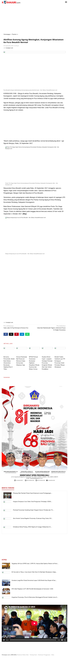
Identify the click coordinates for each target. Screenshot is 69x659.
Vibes (52, 654)
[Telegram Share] (22, 334)
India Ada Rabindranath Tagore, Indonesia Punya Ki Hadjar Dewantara (51, 328)
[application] (34, 623)
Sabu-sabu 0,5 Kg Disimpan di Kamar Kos (16, 327)
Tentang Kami (33, 654)
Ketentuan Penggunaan (44, 654)
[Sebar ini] (6, 334)
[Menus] (66, 2)
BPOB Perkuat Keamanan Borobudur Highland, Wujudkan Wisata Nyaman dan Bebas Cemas (34, 363)
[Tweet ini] (11, 334)
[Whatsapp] (27, 334)
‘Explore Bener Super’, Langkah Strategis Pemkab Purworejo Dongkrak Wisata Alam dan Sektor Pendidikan (47, 363)
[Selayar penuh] (65, 640)
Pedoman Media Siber (23, 654)
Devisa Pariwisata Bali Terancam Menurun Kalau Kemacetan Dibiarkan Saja (21, 361)
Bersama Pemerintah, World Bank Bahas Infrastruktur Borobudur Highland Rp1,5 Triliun (9, 363)
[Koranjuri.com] (11, 2)
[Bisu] (62, 640)
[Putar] (4, 640)
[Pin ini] (16, 334)
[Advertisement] (34, 18)
